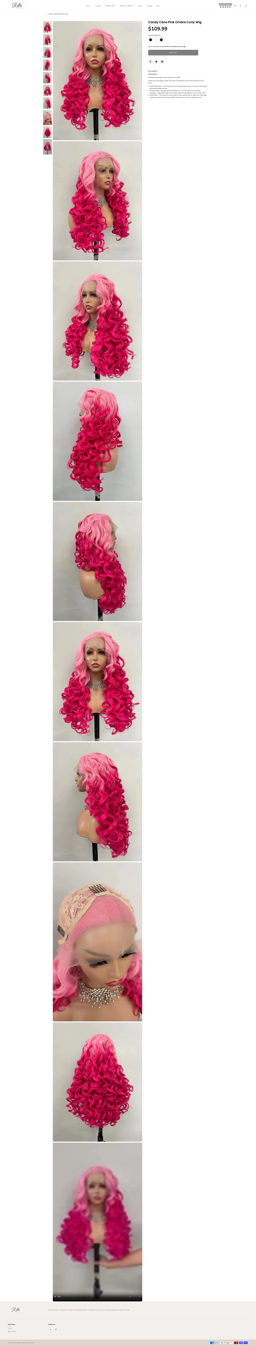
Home (45, 14)
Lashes (98, 6)
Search (10, 1328)
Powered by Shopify (28, 1343)
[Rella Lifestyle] (17, 6)
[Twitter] (156, 61)
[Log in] (240, 6)
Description (152, 71)
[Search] (235, 6)
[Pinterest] (162, 61)
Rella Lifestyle (17, 1343)
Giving (149, 6)
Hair (88, 6)
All (158, 6)
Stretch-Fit (110, 6)
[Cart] (246, 6)
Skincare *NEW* (126, 6)
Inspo (140, 6)
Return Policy (12, 1331)
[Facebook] (150, 61)
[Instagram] (56, 1329)
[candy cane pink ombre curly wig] (97, 80)
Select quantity (154, 35)
